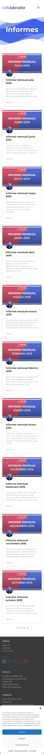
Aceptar (22, 732)
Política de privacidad (21, 751)
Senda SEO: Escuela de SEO (12, 699)
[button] (40, 708)
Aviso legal (32, 751)
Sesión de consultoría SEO (11, 687)
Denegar (22, 738)
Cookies (10, 751)
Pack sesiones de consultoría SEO (14, 679)
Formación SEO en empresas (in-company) (17, 704)
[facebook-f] (10, 661)
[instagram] (26, 660)
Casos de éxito (7, 651)
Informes (20, 34)
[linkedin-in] (15, 661)
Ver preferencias (22, 745)
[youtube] (21, 661)
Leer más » (9, 102)
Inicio (13, 34)
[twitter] (4, 661)
